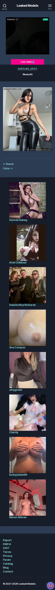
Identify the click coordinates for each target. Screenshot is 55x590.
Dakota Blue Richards (22, 304)
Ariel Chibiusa (17, 262)
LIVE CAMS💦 (27, 62)
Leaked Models (27, 5)
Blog (6, 567)
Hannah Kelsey (18, 219)
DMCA (7, 544)
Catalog (8, 563)
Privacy (7, 555)
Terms (7, 551)
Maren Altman (18, 517)
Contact (8, 571)
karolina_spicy (27, 68)
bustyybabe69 (18, 474)
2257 (6, 548)
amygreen (15, 389)
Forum (7, 559)
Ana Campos (17, 347)
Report (7, 540)
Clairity (13, 432)
